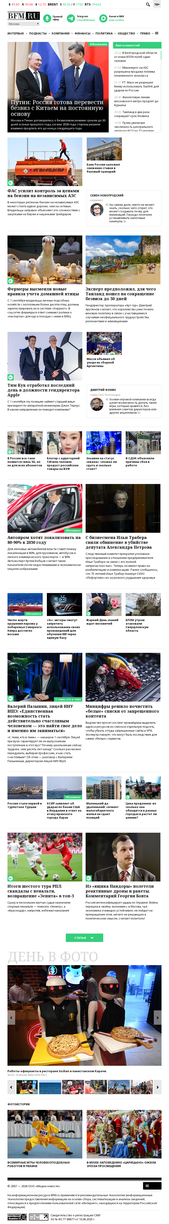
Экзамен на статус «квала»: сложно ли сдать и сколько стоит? (101, 463)
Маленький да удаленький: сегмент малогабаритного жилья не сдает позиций (102, 810)
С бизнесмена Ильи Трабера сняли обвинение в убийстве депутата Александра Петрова (119, 542)
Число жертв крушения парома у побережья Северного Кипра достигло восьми (24, 627)
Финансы (82, 33)
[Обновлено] (44, 486)
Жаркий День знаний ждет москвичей (102, 621)
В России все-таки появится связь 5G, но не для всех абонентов (24, 461)
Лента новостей (127, 45)
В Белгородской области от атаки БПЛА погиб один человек (135, 57)
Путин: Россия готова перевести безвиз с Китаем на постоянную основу (57, 108)
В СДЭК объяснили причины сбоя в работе (140, 461)
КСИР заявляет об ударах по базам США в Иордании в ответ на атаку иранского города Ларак (64, 810)
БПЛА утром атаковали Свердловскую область (137, 625)
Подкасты (38, 33)
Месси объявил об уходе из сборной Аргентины (101, 362)
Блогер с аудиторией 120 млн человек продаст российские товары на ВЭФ (63, 463)
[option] (84, 1015)
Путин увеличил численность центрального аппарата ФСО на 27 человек (134, 127)
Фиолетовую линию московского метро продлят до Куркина (136, 101)
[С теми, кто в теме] (44, 655)
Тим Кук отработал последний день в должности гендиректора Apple (43, 389)
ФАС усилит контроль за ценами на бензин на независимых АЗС (43, 193)
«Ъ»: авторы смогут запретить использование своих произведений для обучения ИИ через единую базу (63, 628)
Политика (104, 33)
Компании (61, 33)
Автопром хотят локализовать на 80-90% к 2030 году (44, 540)
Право (145, 33)
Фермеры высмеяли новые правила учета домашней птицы (43, 291)
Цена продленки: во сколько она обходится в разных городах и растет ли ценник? (141, 810)
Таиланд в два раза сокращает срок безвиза (131, 114)
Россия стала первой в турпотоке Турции (24, 805)
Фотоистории (18, 1104)
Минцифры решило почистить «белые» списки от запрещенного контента (122, 711)
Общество (126, 33)
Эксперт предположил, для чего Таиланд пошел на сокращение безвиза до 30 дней (121, 293)
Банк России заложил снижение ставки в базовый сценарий (103, 167)
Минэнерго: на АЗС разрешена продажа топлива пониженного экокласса (134, 71)
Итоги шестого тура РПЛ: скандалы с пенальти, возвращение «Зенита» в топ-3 (40, 890)
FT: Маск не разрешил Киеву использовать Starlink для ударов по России (136, 86)
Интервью (15, 33)
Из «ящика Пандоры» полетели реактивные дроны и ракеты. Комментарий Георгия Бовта (120, 890)
